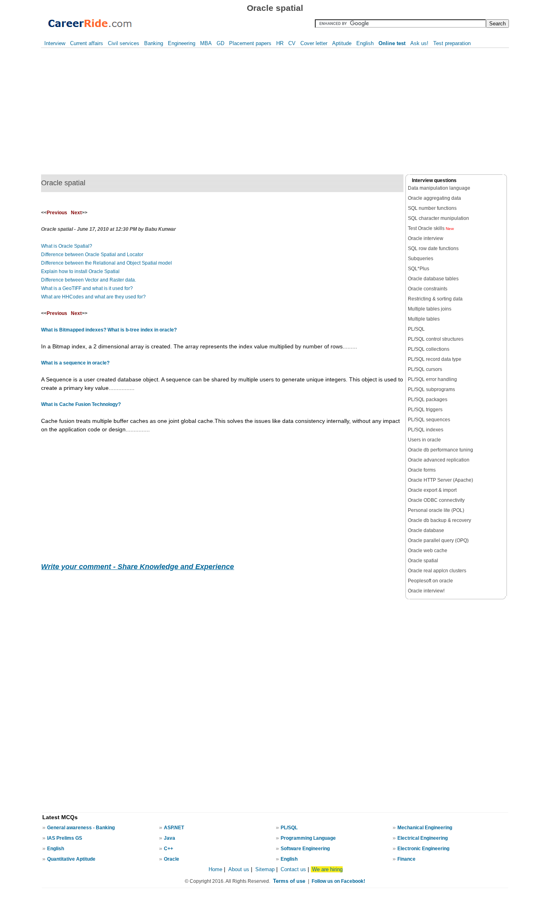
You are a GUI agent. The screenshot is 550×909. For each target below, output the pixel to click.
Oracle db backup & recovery (439, 520)
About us (238, 869)
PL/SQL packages (427, 399)
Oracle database (426, 530)
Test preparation (452, 43)
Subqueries (420, 258)
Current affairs (86, 43)
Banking (153, 43)
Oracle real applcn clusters (437, 571)
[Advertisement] (140, 111)
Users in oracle (424, 440)
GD (220, 43)
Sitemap (265, 869)
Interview (54, 43)
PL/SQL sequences (429, 419)
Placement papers (250, 43)
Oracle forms (422, 470)
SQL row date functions (433, 248)
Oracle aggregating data (434, 198)
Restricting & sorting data (435, 299)
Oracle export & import (432, 490)
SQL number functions (432, 208)
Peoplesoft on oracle (430, 581)
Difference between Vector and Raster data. (88, 280)
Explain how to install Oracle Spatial (80, 271)
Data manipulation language (439, 188)
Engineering (181, 43)
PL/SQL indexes (425, 430)
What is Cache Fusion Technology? (81, 404)
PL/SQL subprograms (431, 389)
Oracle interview (425, 238)
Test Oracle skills (431, 228)
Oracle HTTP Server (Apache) (440, 480)
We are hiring (327, 869)
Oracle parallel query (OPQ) (438, 540)
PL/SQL (416, 329)
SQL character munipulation (438, 218)
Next (76, 212)
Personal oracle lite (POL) (436, 510)
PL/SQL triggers (425, 409)
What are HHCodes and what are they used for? (93, 297)
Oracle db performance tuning (440, 450)
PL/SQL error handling (432, 379)
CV (292, 43)
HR (279, 43)
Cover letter (313, 43)
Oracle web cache (427, 550)
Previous (57, 212)
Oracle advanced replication (438, 460)
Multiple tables (424, 319)
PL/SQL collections (428, 349)
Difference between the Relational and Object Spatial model (106, 263)
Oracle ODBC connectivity (436, 500)
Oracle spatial (423, 560)
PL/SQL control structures (435, 339)
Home (215, 869)
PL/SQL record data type (434, 359)
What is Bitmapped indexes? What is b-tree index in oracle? (109, 330)
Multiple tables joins (429, 309)
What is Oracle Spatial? (66, 246)
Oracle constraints (427, 289)
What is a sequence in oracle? (75, 363)
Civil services (123, 43)
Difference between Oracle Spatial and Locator (92, 254)
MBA (206, 43)
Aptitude (342, 43)
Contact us (293, 869)
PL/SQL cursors (425, 369)
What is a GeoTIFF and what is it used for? (87, 288)
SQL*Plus (418, 268)
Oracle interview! (426, 591)
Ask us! (419, 43)
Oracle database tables (433, 279)
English (365, 43)
